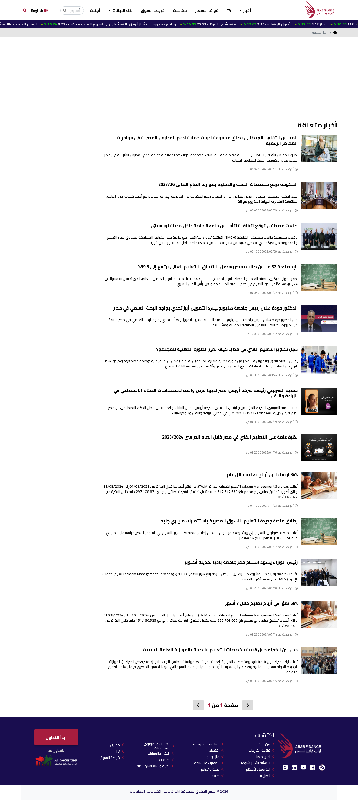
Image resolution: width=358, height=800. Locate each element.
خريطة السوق (153, 10)
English (37, 10)
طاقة (215, 776)
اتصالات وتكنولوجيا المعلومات (156, 746)
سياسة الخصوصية (206, 744)
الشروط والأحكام (258, 769)
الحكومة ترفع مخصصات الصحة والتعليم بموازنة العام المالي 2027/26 (228, 184)
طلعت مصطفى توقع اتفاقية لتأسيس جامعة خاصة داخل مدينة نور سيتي (224, 225)
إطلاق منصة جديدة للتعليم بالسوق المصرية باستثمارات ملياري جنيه (229, 521)
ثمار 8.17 (293, 24)
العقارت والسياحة (206, 763)
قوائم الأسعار (206, 10)
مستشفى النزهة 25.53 (191, 24)
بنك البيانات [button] (122, 10)
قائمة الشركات (259, 750)
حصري (115, 745)
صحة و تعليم (210, 769)
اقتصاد (214, 750)
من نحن (264, 744)
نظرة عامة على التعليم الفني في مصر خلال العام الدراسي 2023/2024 (230, 437)
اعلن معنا (263, 757)
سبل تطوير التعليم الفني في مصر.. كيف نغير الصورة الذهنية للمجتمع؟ (227, 349)
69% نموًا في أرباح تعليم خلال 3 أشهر (261, 603)
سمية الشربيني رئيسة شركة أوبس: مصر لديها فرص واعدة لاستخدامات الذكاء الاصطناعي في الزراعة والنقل (205, 393)
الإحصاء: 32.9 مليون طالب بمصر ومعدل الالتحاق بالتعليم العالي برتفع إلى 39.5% (218, 267)
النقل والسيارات (158, 753)
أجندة (95, 10)
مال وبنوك (211, 757)
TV (229, 10)
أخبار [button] (246, 10)
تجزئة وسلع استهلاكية (153, 766)
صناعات (164, 760)
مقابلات (180, 10)
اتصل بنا (264, 776)
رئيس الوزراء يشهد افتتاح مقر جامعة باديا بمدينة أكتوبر (241, 562)
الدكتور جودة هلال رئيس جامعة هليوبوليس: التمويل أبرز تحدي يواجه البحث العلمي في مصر (205, 308)
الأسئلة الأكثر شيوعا (255, 763)
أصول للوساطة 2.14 (249, 24)
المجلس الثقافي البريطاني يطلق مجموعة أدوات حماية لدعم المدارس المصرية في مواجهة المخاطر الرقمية (207, 140)
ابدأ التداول (56, 737)
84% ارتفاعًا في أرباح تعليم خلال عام (262, 474)
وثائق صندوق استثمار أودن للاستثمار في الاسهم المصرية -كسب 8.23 (91, 24)
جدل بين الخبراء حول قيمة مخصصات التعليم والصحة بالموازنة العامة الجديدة (220, 650)
